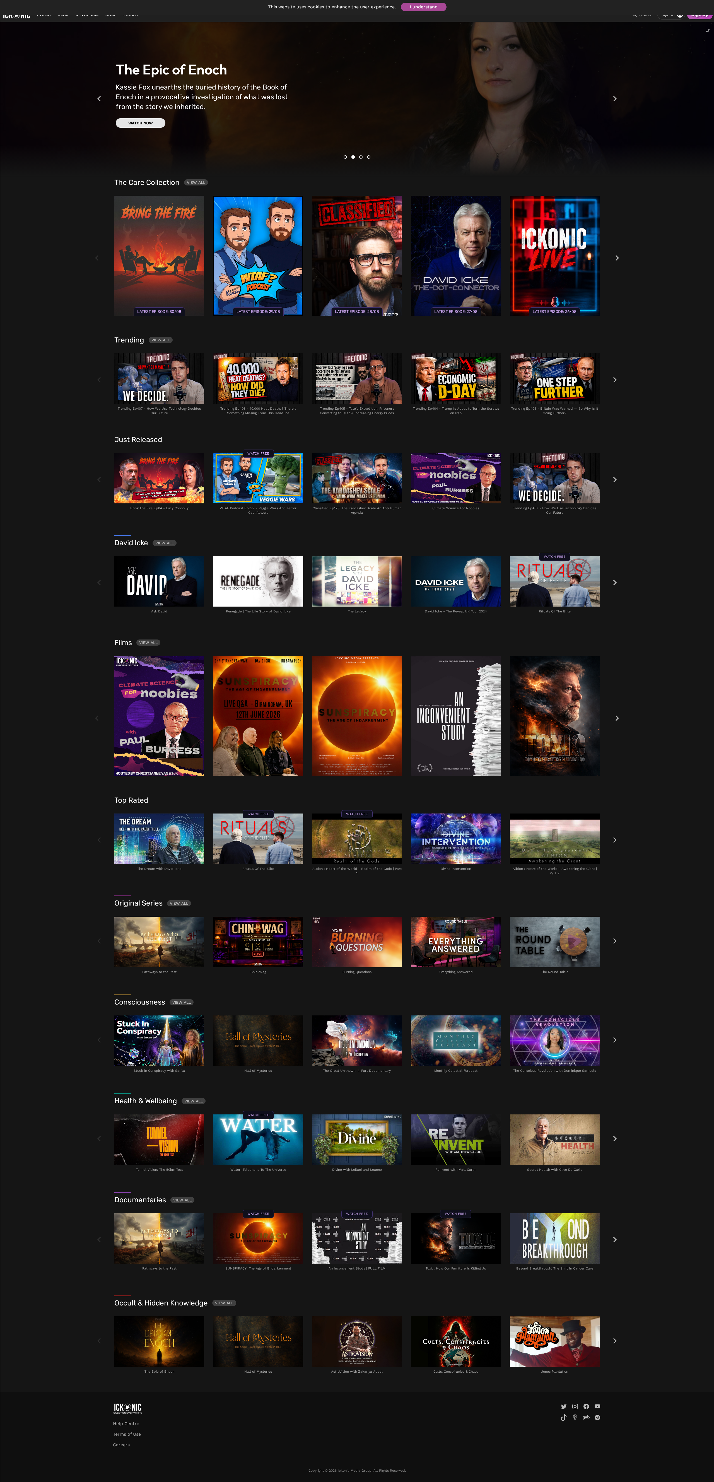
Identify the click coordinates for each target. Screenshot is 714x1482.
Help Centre (126, 1423)
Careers (121, 1444)
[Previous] (99, 99)
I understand (424, 6)
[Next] (615, 99)
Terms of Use (127, 1434)
